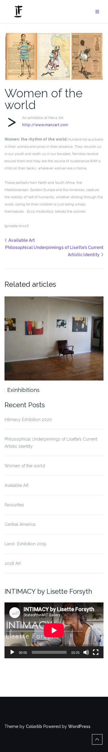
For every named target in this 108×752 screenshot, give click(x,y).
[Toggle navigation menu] (97, 12)
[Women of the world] (54, 55)
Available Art (21, 240)
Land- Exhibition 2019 (25, 543)
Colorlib (34, 726)
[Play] (12, 652)
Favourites (14, 504)
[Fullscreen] (96, 652)
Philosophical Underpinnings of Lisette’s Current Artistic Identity (50, 443)
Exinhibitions (23, 390)
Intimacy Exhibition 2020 (28, 419)
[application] (54, 630)
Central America (19, 524)
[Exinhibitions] (54, 338)
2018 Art (12, 563)
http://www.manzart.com (45, 125)
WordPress (79, 726)
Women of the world (43, 99)
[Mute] (86, 652)
